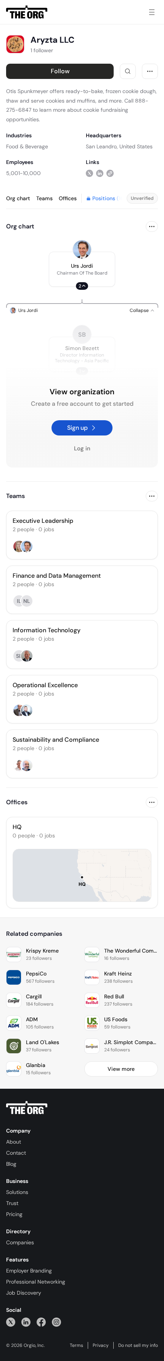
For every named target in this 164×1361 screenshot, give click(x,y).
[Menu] (152, 12)
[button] (82, 269)
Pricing (14, 1214)
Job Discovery (23, 1292)
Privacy (101, 1345)
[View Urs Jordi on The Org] (82, 249)
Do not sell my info (138, 1345)
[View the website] (110, 173)
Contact (16, 1152)
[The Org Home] (26, 12)
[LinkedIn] (26, 1322)
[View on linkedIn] (99, 173)
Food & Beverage (27, 146)
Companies (20, 1242)
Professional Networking (35, 1281)
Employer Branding (29, 1270)
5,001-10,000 (23, 173)
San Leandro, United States (119, 146)
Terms (76, 1345)
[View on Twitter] (89, 173)
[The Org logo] (26, 1108)
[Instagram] (56, 1322)
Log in (82, 448)
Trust (12, 1203)
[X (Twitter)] (10, 1322)
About (13, 1141)
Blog (11, 1163)
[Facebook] (41, 1322)
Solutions (17, 1192)
